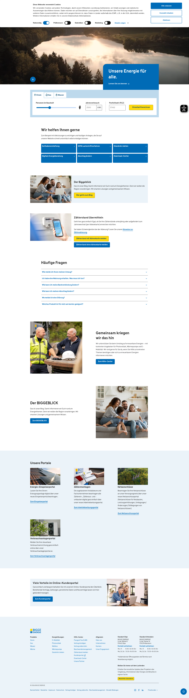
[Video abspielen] (33, 79)
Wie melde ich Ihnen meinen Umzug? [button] (57, 272)
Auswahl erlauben (166, 13)
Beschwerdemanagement (83, 649)
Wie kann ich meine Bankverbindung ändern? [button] (60, 285)
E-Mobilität (56, 640)
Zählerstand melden (81, 652)
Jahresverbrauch (92, 103)
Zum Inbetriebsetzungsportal (86, 508)
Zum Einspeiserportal (39, 502)
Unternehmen (100, 643)
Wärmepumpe (57, 649)
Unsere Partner (79, 661)
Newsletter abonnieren (126, 679)
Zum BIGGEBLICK (39, 421)
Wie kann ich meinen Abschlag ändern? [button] (58, 291)
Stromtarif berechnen (141, 107)
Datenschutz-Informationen (79, 16)
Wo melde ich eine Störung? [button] (53, 298)
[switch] (68, 23)
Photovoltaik (56, 643)
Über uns (99, 640)
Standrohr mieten (58, 652)
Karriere (98, 646)
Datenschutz (60, 690)
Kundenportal (78, 655)
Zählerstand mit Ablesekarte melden (91, 239)
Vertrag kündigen (80, 643)
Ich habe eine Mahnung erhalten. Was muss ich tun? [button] (63, 279)
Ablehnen (166, 20)
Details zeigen (120, 23)
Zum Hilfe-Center (105, 362)
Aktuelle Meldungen (112, 690)
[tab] (38, 95)
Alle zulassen (166, 6)
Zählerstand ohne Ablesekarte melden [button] (92, 245)
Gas (31, 643)
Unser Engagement (102, 649)
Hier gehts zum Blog (84, 195)
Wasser (32, 646)
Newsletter (44, 690)
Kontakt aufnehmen (125, 646)
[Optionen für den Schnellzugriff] (183, 691)
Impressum (51, 690)
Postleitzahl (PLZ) (116, 103)
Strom (32, 640)
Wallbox (55, 646)
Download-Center (80, 658)
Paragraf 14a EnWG (80, 640)
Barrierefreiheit (34, 690)
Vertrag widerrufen (80, 646)
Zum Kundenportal (43, 599)
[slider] (49, 107)
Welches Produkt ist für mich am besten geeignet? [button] (62, 304)
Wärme (32, 649)
